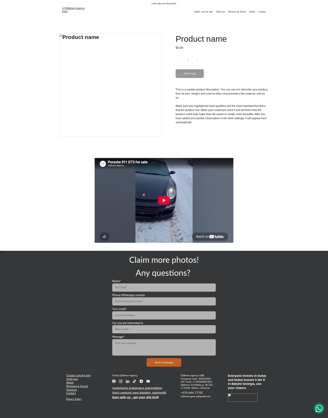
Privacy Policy (74, 399)
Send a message (164, 362)
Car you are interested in (127, 323)
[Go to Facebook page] (114, 381)
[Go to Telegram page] (141, 381)
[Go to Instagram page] (120, 381)
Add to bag (190, 73)
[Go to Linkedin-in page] (127, 381)
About (252, 11)
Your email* (119, 309)
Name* (116, 281)
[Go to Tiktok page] (134, 381)
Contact (262, 11)
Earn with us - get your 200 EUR (135, 397)
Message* (118, 336)
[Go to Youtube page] (148, 381)
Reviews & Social (237, 11)
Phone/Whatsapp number (128, 295)
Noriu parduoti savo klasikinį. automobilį (139, 392)
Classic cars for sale (203, 11)
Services (71, 389)
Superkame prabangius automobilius (137, 388)
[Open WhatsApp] (319, 408)
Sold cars (220, 11)
